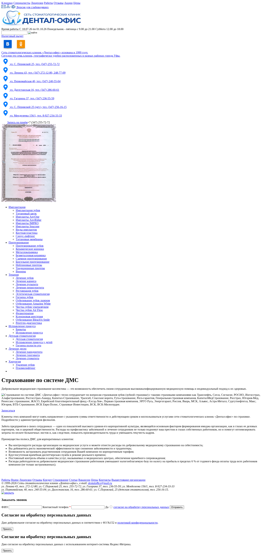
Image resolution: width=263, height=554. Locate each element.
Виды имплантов (26, 229)
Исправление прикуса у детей (34, 342)
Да (137, 507)
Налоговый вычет (12, 36)
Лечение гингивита (28, 355)
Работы (48, 2)
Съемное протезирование (31, 258)
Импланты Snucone (27, 226)
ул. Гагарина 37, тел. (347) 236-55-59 (32, 98)
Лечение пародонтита (29, 351)
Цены (76, 2)
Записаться (8, 410)
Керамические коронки (30, 248)
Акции (68, 2)
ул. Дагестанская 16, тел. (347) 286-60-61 (34, 89)
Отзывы (59, 2)
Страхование (60, 479)
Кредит (47, 479)
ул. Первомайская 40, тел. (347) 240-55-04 (35, 81)
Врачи (15, 479)
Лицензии (37, 2)
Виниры (21, 271)
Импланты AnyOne (27, 216)
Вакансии (84, 479)
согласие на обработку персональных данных (141, 507)
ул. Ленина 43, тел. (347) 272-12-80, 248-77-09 (37, 72)
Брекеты (21, 329)
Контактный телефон (57, 507)
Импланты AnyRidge (28, 219)
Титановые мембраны (29, 239)
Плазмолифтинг (25, 368)
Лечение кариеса (26, 281)
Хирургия (15, 361)
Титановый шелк (26, 213)
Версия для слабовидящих (32, 7)
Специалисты (21, 2)
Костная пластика (26, 232)
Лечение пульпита (27, 284)
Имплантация (17, 207)
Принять (7, 529)
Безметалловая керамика (31, 255)
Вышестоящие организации (128, 479)
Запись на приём (17, 122)
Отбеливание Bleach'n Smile (33, 319)
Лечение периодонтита (30, 287)
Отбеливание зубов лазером (33, 300)
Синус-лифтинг (25, 236)
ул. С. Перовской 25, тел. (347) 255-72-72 (35, 64)
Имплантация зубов (28, 210)
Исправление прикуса (22, 326)
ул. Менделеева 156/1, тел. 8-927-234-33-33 (36, 115)
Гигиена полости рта (28, 345)
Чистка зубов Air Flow (29, 310)
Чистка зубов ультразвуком (32, 306)
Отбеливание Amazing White (33, 303)
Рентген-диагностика (29, 322)
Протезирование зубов (29, 245)
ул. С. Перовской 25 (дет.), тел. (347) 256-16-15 (38, 107)
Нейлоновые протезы (29, 265)
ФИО (5, 507)
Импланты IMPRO (27, 223)
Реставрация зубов (27, 290)
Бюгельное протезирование (32, 261)
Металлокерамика (27, 252)
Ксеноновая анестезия (29, 316)
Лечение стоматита (27, 358)
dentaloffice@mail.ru (100, 483)
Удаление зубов (25, 364)
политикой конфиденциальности (137, 522)
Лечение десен (17, 348)
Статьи (73, 479)
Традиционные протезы (30, 268)
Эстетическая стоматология (33, 294)
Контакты (105, 479)
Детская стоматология (22, 335)
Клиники (7, 2)
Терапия (14, 274)
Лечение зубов (25, 277)
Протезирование (19, 242)
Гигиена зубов (24, 297)
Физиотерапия (24, 313)
